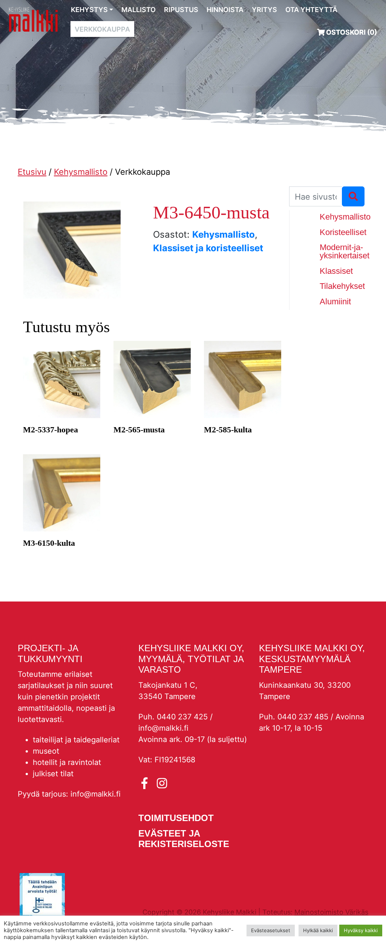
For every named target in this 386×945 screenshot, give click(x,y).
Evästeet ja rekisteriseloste (183, 838)
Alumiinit (335, 301)
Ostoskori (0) (351, 32)
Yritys (264, 10)
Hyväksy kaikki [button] (361, 930)
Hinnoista (225, 10)
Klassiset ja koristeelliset (208, 248)
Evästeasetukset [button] (270, 930)
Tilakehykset (342, 286)
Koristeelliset (343, 232)
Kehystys (89, 10)
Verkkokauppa (102, 29)
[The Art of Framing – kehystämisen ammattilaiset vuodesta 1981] (33, 19)
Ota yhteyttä (311, 10)
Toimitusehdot (176, 818)
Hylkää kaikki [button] (318, 930)
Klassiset (336, 271)
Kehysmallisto (80, 172)
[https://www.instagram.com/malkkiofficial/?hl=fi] (162, 783)
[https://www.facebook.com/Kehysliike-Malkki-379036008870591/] (146, 783)
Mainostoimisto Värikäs (331, 912)
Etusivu (32, 172)
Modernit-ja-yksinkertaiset (344, 251)
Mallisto (138, 10)
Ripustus (181, 10)
